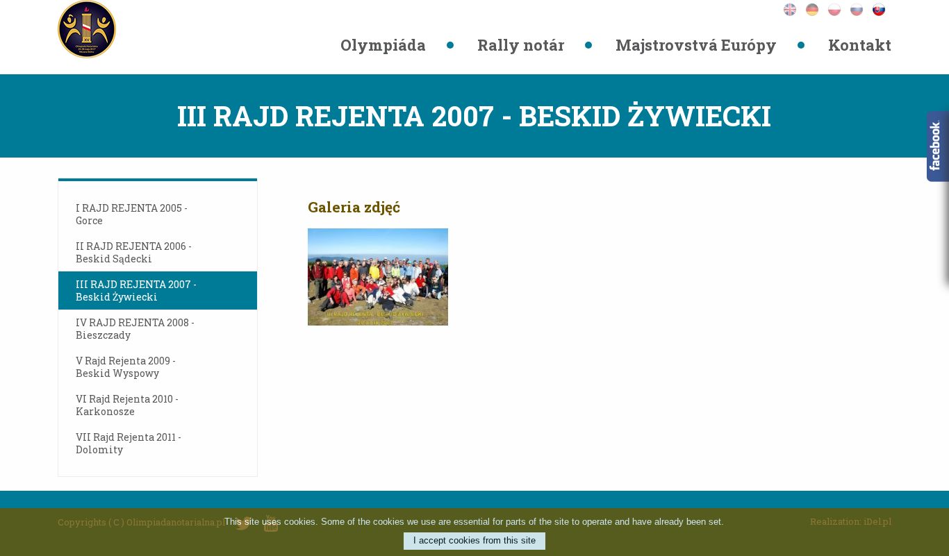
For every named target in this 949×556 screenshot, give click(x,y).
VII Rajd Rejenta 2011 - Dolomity (128, 443)
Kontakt (859, 45)
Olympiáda (383, 45)
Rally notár (520, 45)
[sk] (881, 8)
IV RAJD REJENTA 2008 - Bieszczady (135, 329)
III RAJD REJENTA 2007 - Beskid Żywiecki (136, 290)
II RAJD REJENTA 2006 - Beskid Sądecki (134, 252)
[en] (794, 8)
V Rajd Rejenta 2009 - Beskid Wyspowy (126, 367)
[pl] (838, 8)
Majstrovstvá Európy (696, 45)
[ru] (861, 8)
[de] (816, 8)
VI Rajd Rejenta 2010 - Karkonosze (127, 405)
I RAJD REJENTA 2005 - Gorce (132, 214)
